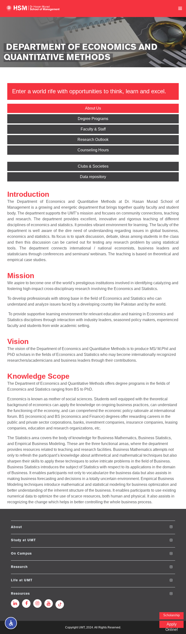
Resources (20, 593)
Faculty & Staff (93, 129)
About (16, 527)
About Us (93, 108)
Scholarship (171, 615)
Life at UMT (21, 580)
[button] (11, 623)
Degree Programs (93, 119)
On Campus (21, 553)
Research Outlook (93, 139)
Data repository (93, 177)
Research (19, 567)
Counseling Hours (93, 150)
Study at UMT (23, 540)
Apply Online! (171, 625)
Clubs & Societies (93, 166)
